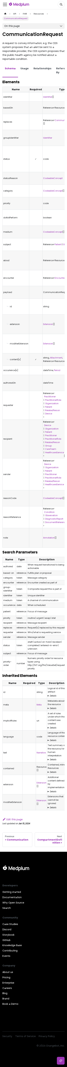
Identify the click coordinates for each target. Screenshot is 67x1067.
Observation (51, 515)
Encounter (60, 277)
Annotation (49, 537)
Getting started (11, 892)
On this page (12, 26)
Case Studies (10, 924)
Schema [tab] (10, 68)
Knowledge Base (12, 945)
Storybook (8, 935)
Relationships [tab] (42, 68)
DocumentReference (55, 522)
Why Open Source (13, 902)
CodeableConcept (53, 178)
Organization (52, 403)
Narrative (41, 752)
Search (6, 908)
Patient (58, 244)
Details (53, 695)
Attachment (56, 357)
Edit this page (15, 819)
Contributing (10, 950)
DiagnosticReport (54, 518)
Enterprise (8, 982)
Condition (49, 512)
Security (7, 1036)
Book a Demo (10, 1004)
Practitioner (49, 396)
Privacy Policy (47, 1036)
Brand (5, 998)
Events (6, 956)
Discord (6, 929)
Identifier (47, 96)
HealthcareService (54, 452)
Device (48, 413)
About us (7, 972)
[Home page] (5, 14)
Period (57, 370)
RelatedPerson (52, 410)
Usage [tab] (24, 68)
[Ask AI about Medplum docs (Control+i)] (61, 1061)
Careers (7, 988)
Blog (4, 993)
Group (48, 445)
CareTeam (50, 449)
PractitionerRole (53, 400)
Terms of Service (25, 1036)
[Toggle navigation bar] (5, 4)
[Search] (61, 4)
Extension (48, 324)
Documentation (12, 897)
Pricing (6, 977)
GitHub (6, 940)
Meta (39, 704)
